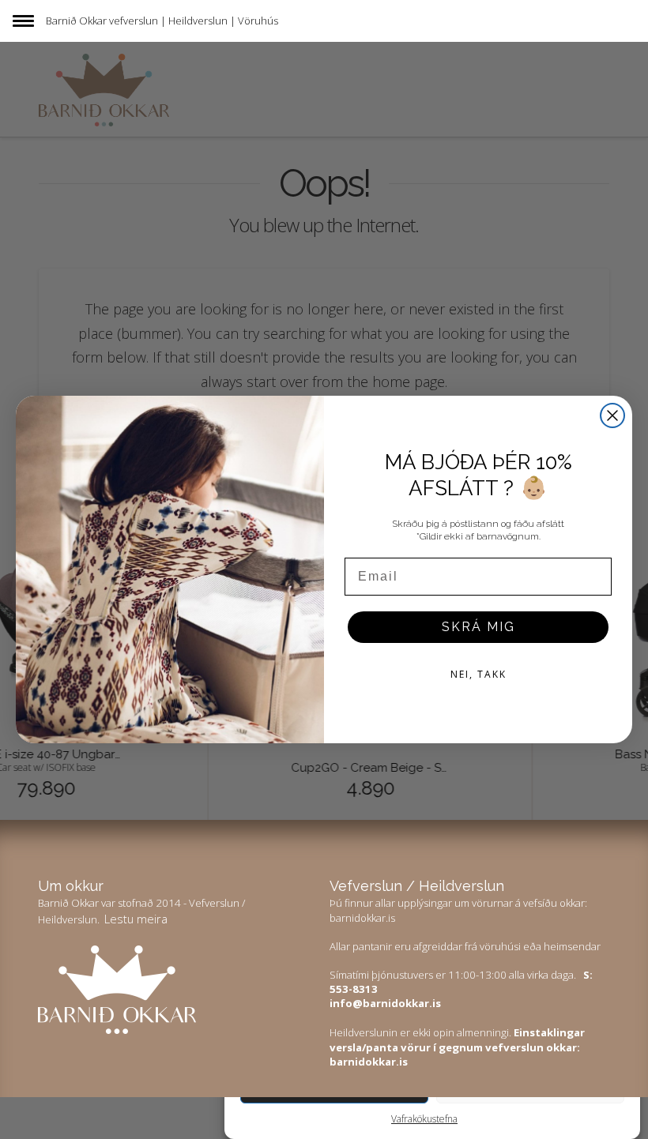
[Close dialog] (612, 415)
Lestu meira (136, 919)
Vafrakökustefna (424, 1119)
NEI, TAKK (478, 674)
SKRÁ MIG (478, 626)
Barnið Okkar (76, 20)
